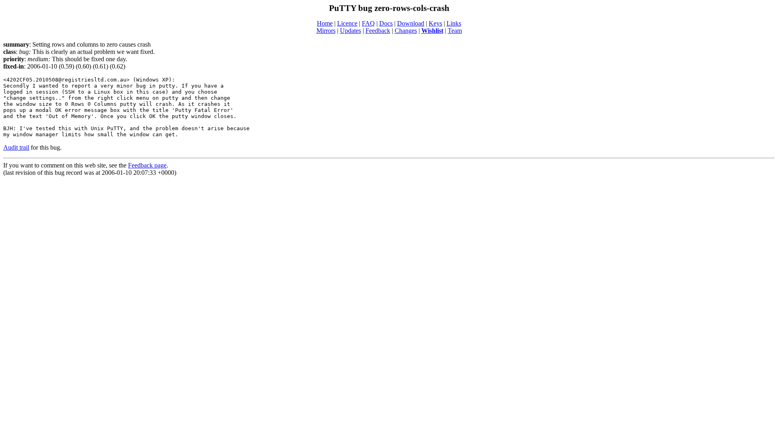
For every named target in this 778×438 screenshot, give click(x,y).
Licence (347, 23)
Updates (350, 30)
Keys (435, 23)
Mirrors (326, 30)
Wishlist (432, 30)
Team (455, 30)
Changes (406, 30)
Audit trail (16, 147)
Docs (386, 23)
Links (454, 23)
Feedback (377, 30)
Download (410, 23)
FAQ (368, 23)
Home (325, 23)
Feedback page (147, 165)
